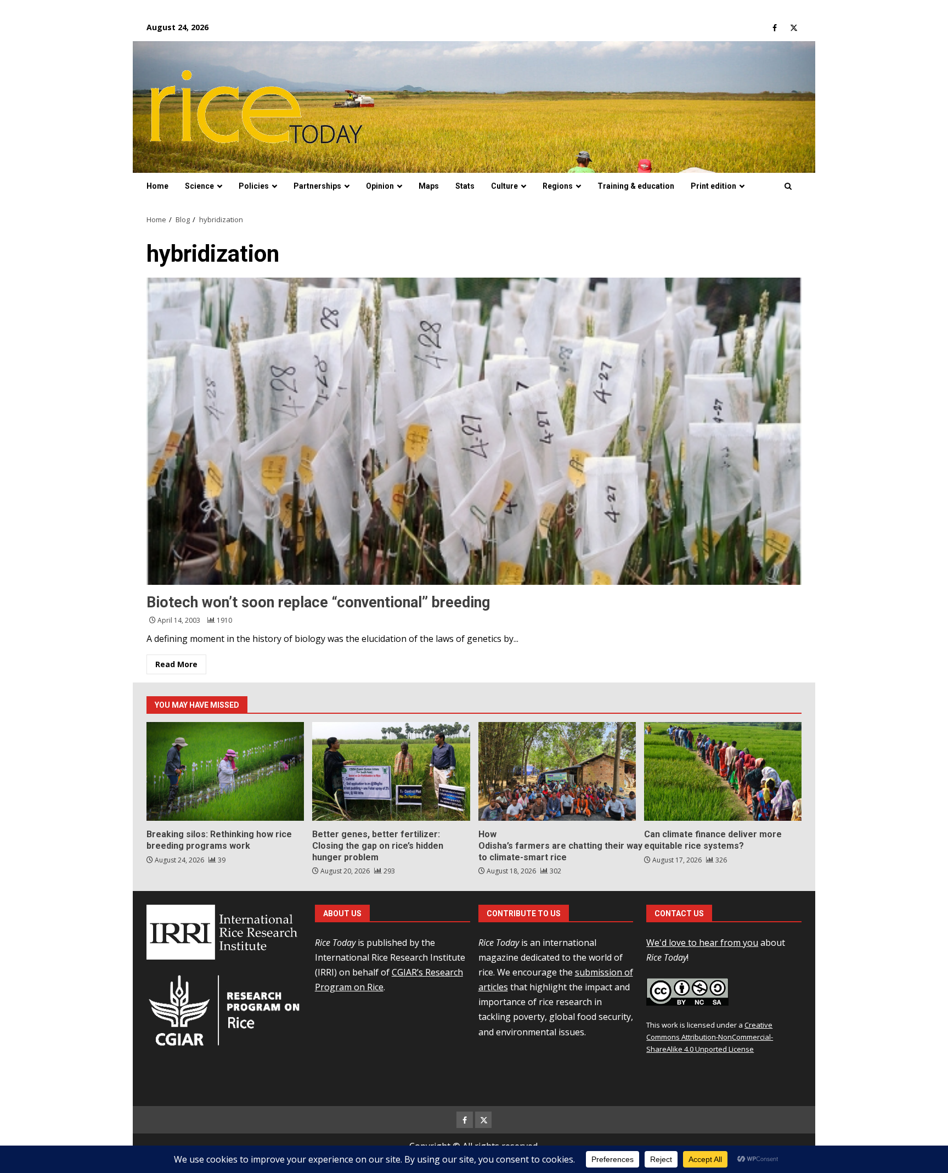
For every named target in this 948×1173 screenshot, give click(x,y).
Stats (465, 186)
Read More (176, 664)
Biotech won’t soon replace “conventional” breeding (474, 431)
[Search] (788, 186)
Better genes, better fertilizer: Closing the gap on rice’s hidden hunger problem (391, 771)
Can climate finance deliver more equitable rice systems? (723, 771)
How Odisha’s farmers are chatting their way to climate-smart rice (557, 771)
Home (157, 186)
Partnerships (317, 186)
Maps (429, 186)
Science (199, 186)
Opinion (380, 186)
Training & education (635, 186)
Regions (558, 186)
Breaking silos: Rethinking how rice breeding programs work (225, 771)
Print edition (713, 186)
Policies (254, 186)
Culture (504, 186)
